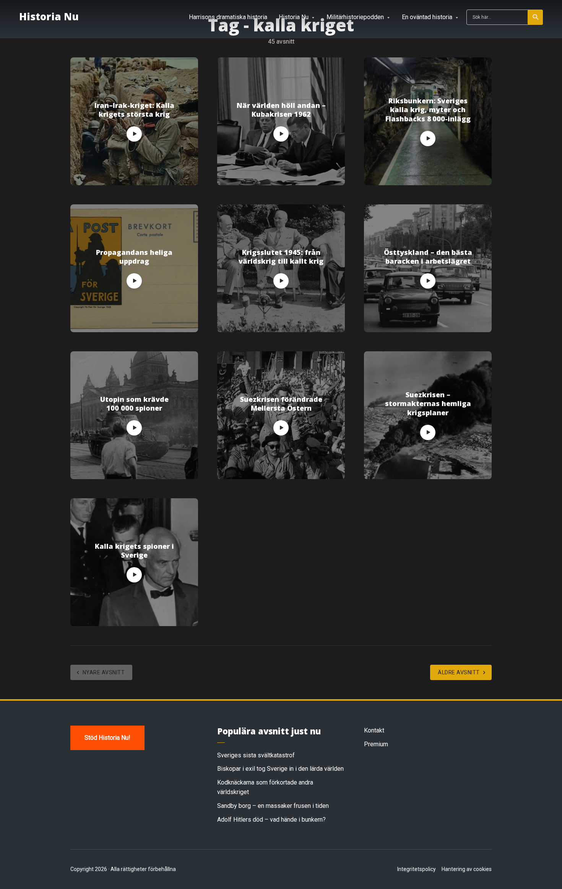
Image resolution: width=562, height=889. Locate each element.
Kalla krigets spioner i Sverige (134, 550)
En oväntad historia (427, 17)
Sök (535, 17)
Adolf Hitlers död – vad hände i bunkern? (271, 819)
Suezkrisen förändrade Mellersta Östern (281, 404)
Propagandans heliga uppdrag (134, 257)
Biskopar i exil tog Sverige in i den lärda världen (280, 768)
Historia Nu (49, 16)
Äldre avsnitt (459, 672)
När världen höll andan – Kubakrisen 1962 (281, 110)
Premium (376, 744)
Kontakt (374, 730)
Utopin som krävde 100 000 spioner (134, 404)
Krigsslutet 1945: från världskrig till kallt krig (281, 257)
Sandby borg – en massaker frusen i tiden (273, 805)
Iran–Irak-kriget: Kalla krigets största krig (134, 110)
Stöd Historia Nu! (107, 737)
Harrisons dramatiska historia (228, 17)
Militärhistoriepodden (355, 17)
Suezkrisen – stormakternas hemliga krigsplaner (428, 403)
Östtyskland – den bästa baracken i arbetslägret (428, 257)
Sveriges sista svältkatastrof (256, 755)
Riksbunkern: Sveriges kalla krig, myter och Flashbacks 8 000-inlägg (428, 109)
